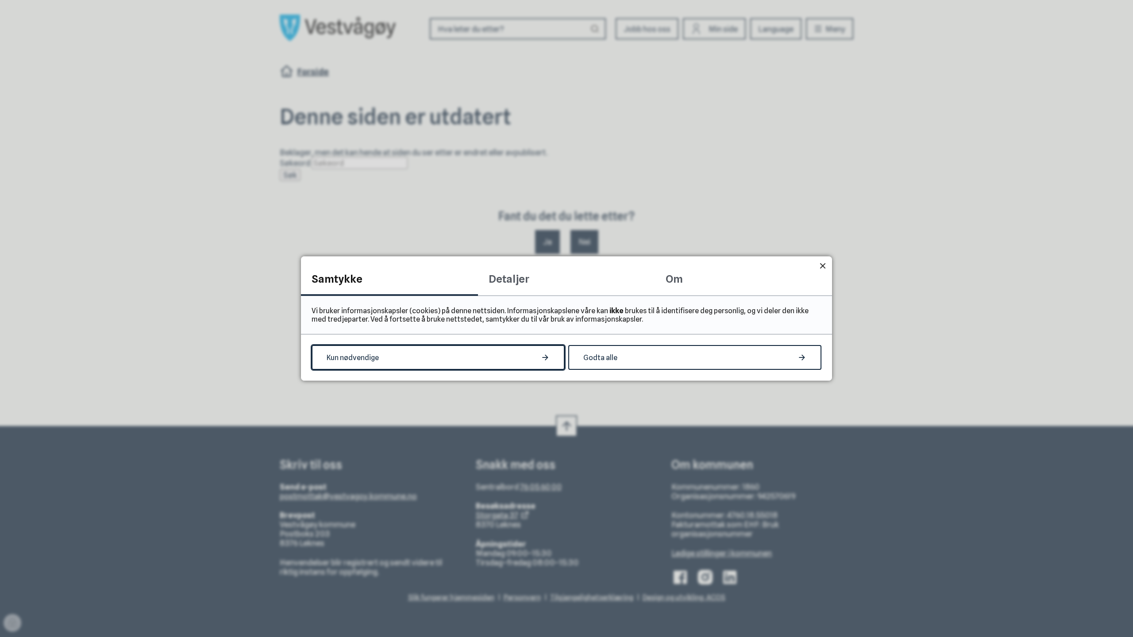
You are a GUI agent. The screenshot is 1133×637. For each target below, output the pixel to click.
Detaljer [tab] (509, 278)
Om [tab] (674, 278)
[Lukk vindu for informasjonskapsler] (822, 266)
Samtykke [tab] (337, 278)
